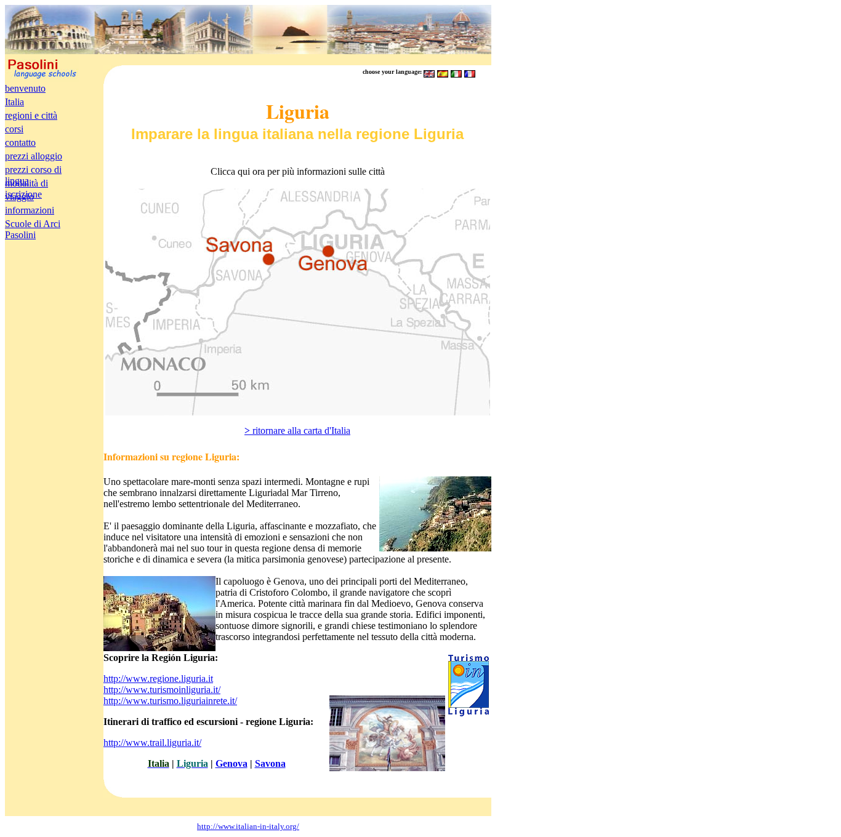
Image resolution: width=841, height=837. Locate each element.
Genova (231, 763)
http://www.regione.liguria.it (158, 678)
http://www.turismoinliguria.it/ (161, 689)
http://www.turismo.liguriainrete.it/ (170, 700)
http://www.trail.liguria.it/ (152, 742)
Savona (270, 763)
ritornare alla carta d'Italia (297, 430)
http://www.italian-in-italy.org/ (248, 826)
